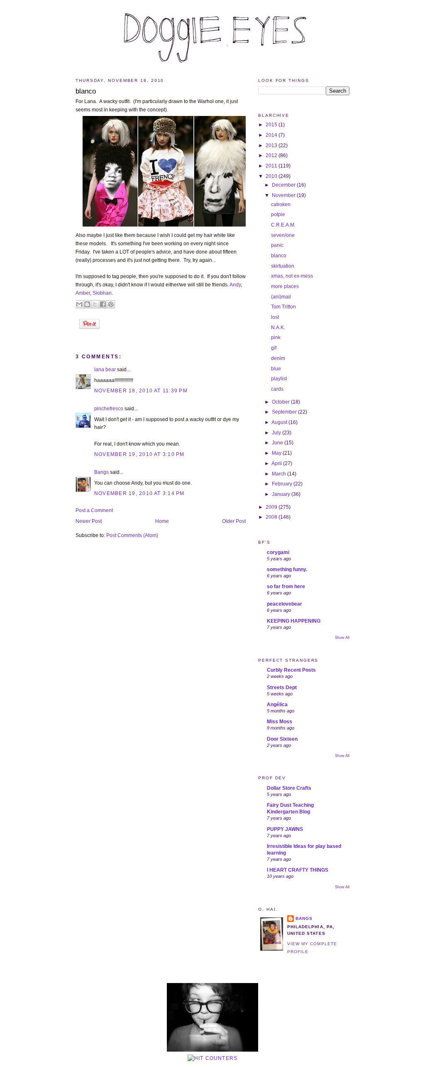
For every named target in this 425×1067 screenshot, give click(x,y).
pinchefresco (108, 409)
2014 (272, 135)
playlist (279, 379)
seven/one (283, 235)
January (281, 494)
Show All (342, 638)
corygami (278, 552)
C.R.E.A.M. (283, 225)
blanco (86, 91)
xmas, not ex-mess (292, 276)
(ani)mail (281, 297)
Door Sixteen (282, 739)
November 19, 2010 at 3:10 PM (139, 454)
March (279, 474)
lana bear (105, 369)
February (282, 484)
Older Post (234, 521)
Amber (83, 293)
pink (276, 337)
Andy (235, 285)
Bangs (101, 472)
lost (275, 317)
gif (273, 348)
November (284, 195)
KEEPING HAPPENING (293, 621)
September (285, 412)
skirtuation (282, 266)
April (277, 463)
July (277, 433)
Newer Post (89, 521)
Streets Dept (282, 687)
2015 (272, 125)
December (284, 185)
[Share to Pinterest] (111, 304)
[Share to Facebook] (103, 304)
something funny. (287, 569)
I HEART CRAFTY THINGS (297, 870)
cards (277, 389)
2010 (272, 176)
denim (278, 358)
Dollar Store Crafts (289, 788)
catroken (281, 204)
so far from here (286, 586)
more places (285, 286)
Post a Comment (94, 510)
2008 (272, 517)
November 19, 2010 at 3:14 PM (139, 493)
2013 (272, 145)
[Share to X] (95, 304)
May (277, 453)
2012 (272, 155)
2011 (272, 166)
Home (162, 521)
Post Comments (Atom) (132, 535)
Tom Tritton (283, 307)
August (279, 422)
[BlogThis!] (87, 304)
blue (276, 369)
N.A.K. (278, 327)
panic (277, 245)
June (278, 443)
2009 (272, 507)
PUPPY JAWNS (285, 829)
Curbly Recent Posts (291, 670)
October (281, 402)
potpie (278, 214)
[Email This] (79, 304)
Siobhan (102, 293)
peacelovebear (284, 604)
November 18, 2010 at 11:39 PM (141, 391)
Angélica (277, 704)
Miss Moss (279, 721)
